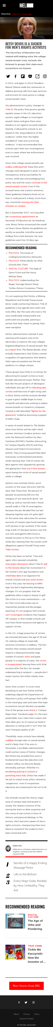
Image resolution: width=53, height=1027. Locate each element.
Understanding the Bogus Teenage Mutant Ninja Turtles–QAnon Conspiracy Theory (26, 284)
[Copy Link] (37, 76)
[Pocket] (30, 76)
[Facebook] (15, 76)
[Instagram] (45, 76)
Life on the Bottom (25, 874)
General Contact (26, 1018)
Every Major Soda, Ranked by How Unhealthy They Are (30, 885)
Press (37, 1014)
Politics (5, 14)
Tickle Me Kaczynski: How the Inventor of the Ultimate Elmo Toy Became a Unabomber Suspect (36, 956)
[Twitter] (8, 76)
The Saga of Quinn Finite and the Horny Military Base (25, 272)
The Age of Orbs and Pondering (35, 924)
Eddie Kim (16, 14)
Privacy (27, 1014)
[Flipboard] (23, 76)
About (16, 1014)
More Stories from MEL (26, 986)
